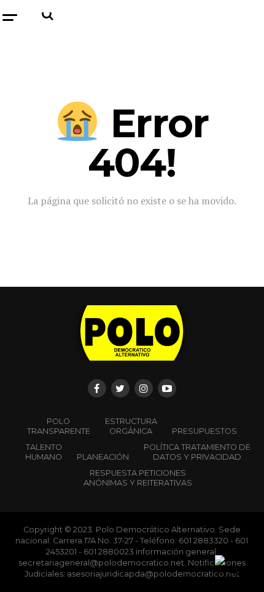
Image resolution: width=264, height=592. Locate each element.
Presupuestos (204, 431)
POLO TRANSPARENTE (58, 426)
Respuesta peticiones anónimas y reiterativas (137, 477)
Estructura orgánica (131, 426)
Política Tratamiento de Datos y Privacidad (197, 452)
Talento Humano (43, 452)
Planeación (103, 457)
